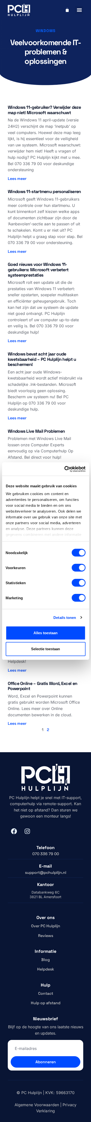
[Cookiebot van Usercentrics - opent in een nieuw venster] (64, 469)
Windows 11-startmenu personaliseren (44, 191)
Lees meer (17, 178)
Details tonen (64, 618)
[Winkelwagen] (67, 10)
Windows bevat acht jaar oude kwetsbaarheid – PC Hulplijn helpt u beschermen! (42, 359)
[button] (79, 10)
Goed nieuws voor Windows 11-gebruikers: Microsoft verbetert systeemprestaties (38, 270)
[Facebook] (14, 831)
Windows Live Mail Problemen (36, 431)
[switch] (78, 568)
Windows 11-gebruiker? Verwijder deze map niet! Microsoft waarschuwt (44, 109)
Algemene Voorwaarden (37, 1104)
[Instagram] (27, 831)
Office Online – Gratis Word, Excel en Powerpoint (42, 686)
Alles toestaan (45, 633)
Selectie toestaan (45, 649)
